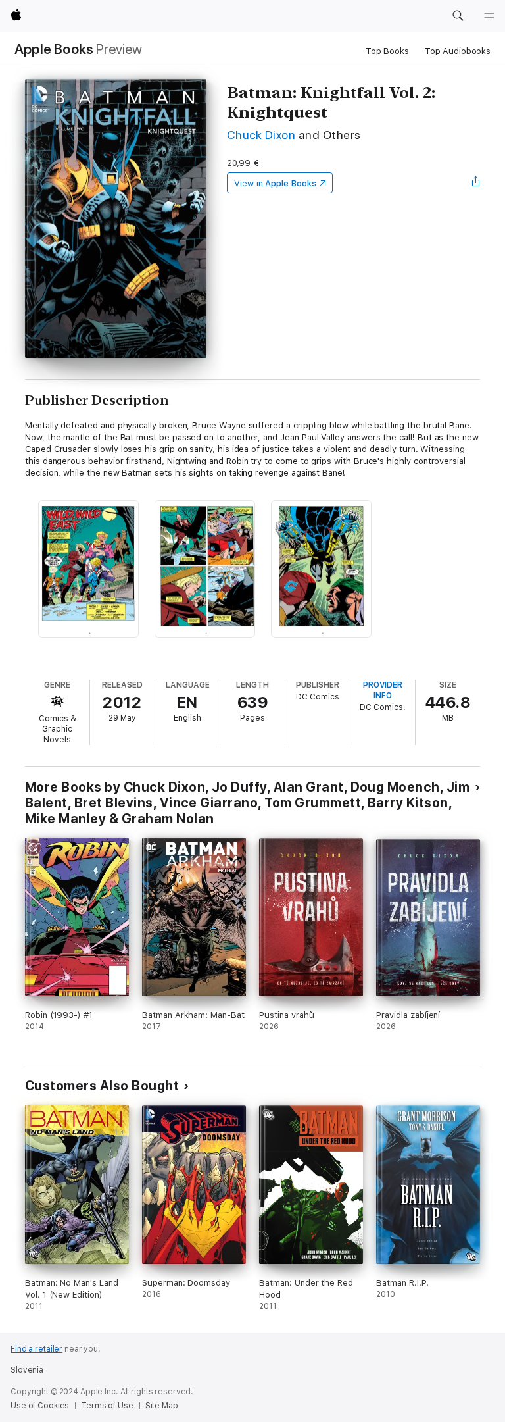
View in (275, 183)
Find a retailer (36, 1349)
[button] (457, 16)
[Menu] (489, 16)
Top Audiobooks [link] (458, 51)
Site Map (161, 1405)
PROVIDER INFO (382, 690)
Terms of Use (107, 1405)
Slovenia (27, 1370)
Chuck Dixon (261, 134)
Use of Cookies (40, 1405)
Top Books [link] (387, 51)
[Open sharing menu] (476, 182)
